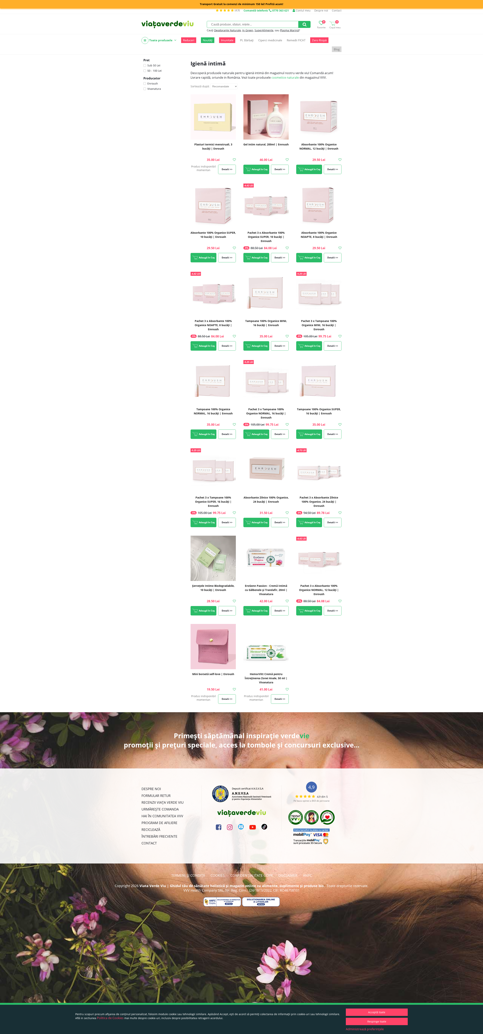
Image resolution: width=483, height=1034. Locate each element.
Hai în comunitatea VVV (162, 816)
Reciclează (151, 829)
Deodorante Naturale (227, 30)
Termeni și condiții (188, 875)
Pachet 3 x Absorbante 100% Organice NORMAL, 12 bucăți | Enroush (319, 590)
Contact (336, 10)
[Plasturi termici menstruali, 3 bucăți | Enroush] (213, 117)
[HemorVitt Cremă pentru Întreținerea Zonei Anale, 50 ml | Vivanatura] (266, 646)
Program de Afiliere (159, 822)
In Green (247, 30)
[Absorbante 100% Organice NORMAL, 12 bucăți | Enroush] (318, 117)
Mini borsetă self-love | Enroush (213, 674)
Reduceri (188, 40)
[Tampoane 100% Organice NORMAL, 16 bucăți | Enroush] (213, 381)
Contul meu (303, 10)
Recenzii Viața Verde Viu (163, 802)
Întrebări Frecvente (159, 836)
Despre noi (321, 10)
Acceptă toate (376, 1012)
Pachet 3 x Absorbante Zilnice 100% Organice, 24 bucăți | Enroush (319, 502)
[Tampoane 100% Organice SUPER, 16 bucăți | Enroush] (318, 381)
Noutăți (207, 40)
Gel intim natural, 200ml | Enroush (266, 144)
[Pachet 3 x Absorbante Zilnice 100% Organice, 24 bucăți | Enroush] (318, 470)
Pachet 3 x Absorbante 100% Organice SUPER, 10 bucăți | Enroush (266, 237)
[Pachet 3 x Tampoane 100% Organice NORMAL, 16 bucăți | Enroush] (266, 381)
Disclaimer (287, 875)
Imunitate (227, 40)
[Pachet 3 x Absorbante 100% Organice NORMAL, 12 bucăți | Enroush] (318, 558)
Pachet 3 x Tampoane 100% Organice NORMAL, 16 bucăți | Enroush (266, 413)
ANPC (307, 875)
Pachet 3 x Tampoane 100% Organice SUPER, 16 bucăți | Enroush (213, 502)
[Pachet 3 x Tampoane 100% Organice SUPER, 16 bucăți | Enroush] (213, 470)
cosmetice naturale (285, 77)
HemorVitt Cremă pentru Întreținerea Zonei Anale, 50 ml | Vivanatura (266, 678)
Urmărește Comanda (160, 809)
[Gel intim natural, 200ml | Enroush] (266, 117)
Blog (337, 49)
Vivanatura (154, 89)
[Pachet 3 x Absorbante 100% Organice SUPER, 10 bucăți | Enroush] (266, 205)
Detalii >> (227, 169)
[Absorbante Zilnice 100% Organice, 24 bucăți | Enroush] (266, 470)
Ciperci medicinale (270, 40)
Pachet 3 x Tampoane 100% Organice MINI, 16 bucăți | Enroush (319, 325)
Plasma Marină (289, 30)
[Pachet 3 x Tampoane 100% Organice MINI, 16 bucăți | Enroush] (318, 293)
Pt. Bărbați (247, 40)
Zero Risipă (319, 40)
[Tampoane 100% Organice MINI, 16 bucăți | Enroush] (266, 293)
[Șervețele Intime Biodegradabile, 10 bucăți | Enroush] (213, 558)
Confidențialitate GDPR (251, 875)
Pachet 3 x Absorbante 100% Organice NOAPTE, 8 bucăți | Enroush (213, 325)
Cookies (218, 875)
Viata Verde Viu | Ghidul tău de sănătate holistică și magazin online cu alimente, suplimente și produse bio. (232, 885)
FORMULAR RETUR (156, 795)
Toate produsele (160, 40)
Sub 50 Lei (153, 65)
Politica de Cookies (110, 1018)
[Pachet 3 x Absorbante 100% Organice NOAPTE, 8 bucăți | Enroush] (213, 293)
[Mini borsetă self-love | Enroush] (213, 646)
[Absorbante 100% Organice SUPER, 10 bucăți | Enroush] (213, 205)
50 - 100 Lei (154, 70)
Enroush (152, 83)
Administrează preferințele (365, 1029)
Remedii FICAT (296, 40)
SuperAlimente (264, 30)
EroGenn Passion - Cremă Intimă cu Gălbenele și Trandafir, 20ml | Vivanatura (266, 590)
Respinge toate (376, 1021)
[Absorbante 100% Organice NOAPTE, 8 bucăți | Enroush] (318, 205)
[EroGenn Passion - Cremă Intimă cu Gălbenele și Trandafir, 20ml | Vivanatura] (266, 558)
